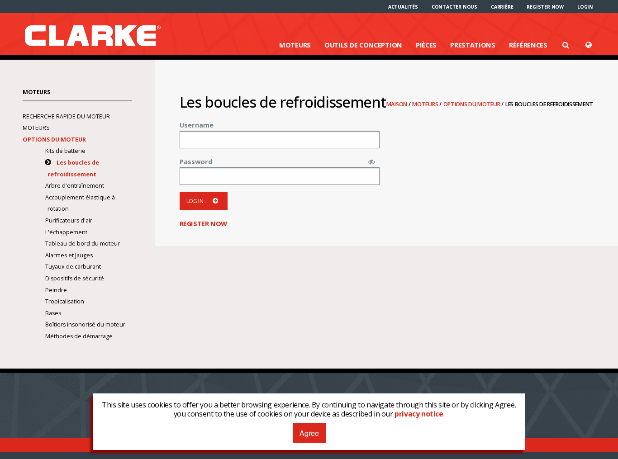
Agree (309, 433)
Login (585, 7)
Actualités (403, 7)
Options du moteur (472, 104)
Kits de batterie (65, 151)
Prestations (472, 44)
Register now (545, 7)
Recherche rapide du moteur (66, 116)
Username (197, 124)
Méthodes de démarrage (79, 336)
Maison (397, 104)
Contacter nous (454, 7)
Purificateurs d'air (68, 220)
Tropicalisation (64, 301)
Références (528, 44)
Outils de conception (363, 44)
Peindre (56, 290)
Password (196, 161)
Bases (53, 313)
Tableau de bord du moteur (82, 243)
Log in (195, 201)
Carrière (502, 7)
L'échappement (66, 232)
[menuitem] (403, 7)
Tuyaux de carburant (73, 266)
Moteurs (295, 44)
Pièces (426, 44)
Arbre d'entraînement (74, 185)
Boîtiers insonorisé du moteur (85, 324)
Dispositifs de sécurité (74, 278)
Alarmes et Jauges (69, 255)
